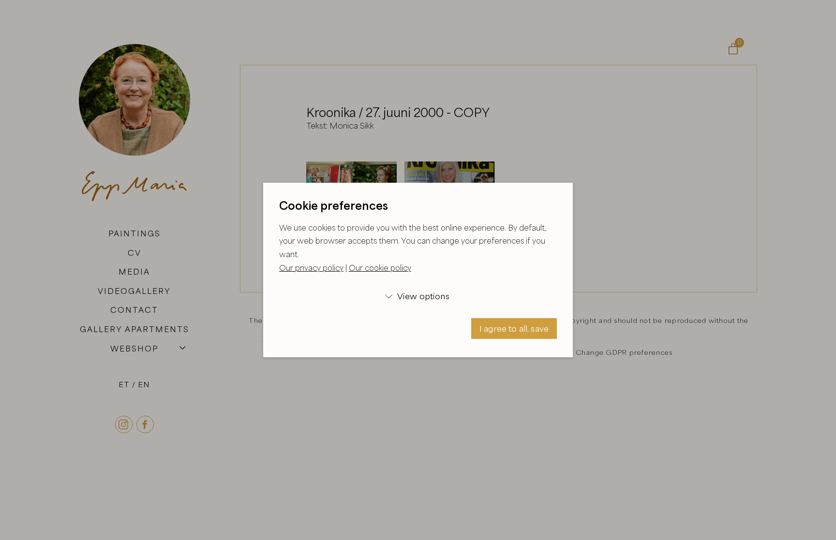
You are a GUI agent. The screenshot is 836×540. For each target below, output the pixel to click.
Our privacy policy (311, 268)
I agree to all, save (514, 328)
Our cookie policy (380, 268)
